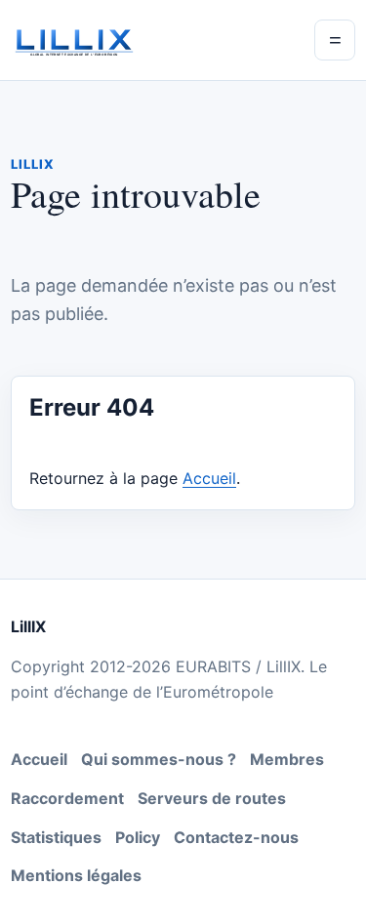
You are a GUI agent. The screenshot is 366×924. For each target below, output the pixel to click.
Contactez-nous (236, 837)
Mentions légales (76, 875)
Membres (287, 759)
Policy (137, 837)
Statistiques (56, 837)
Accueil (209, 478)
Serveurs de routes (212, 798)
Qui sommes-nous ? (158, 759)
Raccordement (67, 798)
